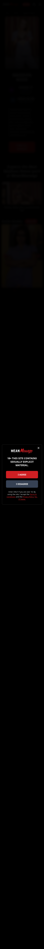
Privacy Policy (28, 497)
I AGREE (22, 474)
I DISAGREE (22, 484)
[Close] (38, 448)
